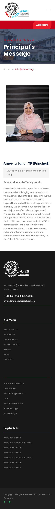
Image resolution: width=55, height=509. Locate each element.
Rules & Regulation (14, 383)
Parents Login (11, 408)
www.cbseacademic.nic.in (18, 442)
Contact (8, 359)
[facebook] (5, 502)
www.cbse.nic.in (12, 437)
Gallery (8, 349)
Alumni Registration (14, 393)
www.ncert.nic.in (13, 447)
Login (6, 398)
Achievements (12, 344)
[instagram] (10, 502)
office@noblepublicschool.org (19, 300)
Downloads (10, 388)
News (6, 354)
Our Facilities (11, 339)
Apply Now (42, 24)
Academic (9, 334)
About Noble (10, 329)
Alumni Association (14, 403)
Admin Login (10, 413)
